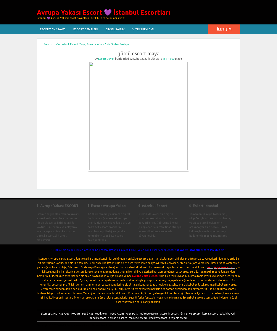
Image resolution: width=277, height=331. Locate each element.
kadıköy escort (158, 318)
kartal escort (210, 313)
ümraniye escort (190, 313)
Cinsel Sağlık (115, 29)
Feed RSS (87, 313)
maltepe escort (149, 313)
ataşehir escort (169, 313)
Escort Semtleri (85, 29)
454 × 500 (168, 58)
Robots (75, 313)
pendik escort (98, 318)
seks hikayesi (227, 313)
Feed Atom (101, 313)
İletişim (224, 29)
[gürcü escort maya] (138, 116)
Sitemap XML (49, 313)
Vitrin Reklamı (143, 29)
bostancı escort (117, 318)
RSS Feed (64, 313)
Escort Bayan (106, 58)
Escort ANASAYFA (53, 29)
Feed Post (132, 313)
